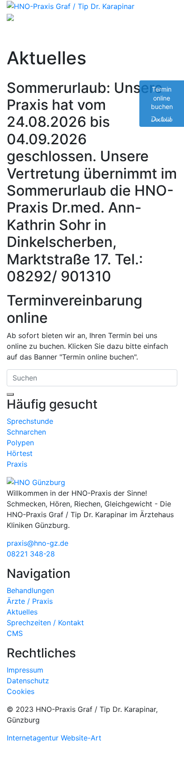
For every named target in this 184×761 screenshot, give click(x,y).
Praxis (17, 464)
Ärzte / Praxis (30, 601)
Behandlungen (30, 590)
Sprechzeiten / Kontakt (45, 622)
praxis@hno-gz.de (37, 543)
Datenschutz (28, 680)
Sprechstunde (30, 421)
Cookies (20, 691)
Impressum (25, 669)
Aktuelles (22, 611)
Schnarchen (26, 431)
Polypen (20, 442)
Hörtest (20, 453)
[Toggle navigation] (19, 35)
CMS (15, 633)
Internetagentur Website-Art (54, 737)
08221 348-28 (31, 553)
